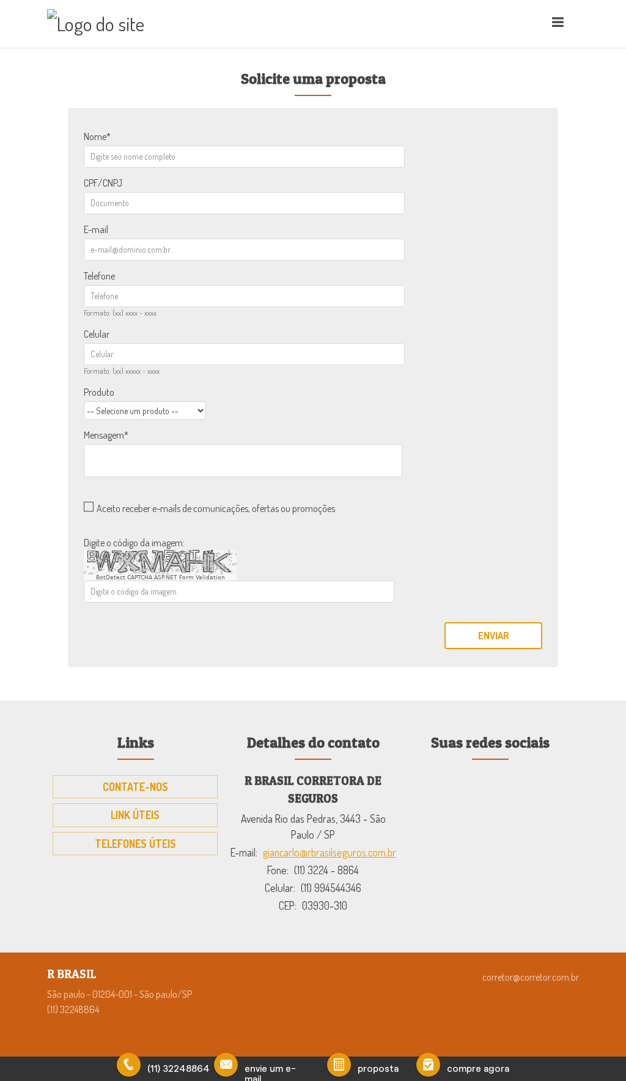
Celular (96, 334)
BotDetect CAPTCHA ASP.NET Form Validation (160, 577)
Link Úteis (135, 815)
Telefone (99, 276)
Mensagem (104, 435)
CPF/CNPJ (103, 183)
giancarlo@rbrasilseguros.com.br (329, 852)
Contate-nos (135, 786)
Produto (99, 392)
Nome (95, 136)
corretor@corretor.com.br (530, 977)
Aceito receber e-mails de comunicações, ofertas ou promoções (216, 508)
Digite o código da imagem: (134, 543)
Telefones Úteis (135, 843)
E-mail (96, 229)
